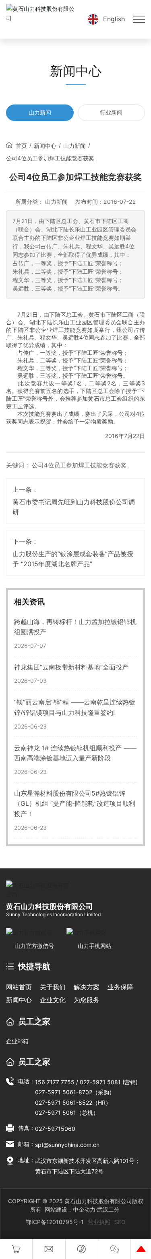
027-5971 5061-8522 (63, 1102)
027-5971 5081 (101, 1082)
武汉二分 (108, 1209)
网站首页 (19, 987)
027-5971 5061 (55, 1112)
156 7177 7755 (54, 1082)
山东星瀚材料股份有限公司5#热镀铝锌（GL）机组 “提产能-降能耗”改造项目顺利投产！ (74, 803)
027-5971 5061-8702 (63, 1092)
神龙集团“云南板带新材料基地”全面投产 (71, 667)
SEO (120, 1221)
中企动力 (84, 1209)
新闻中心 (45, 145)
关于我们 (53, 987)
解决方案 (86, 987)
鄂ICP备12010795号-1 (55, 1221)
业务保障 (120, 987)
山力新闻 (40, 112)
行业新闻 (111, 112)
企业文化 (53, 1000)
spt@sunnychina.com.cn (67, 1144)
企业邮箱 (17, 1041)
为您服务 (86, 1000)
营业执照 (99, 1221)
